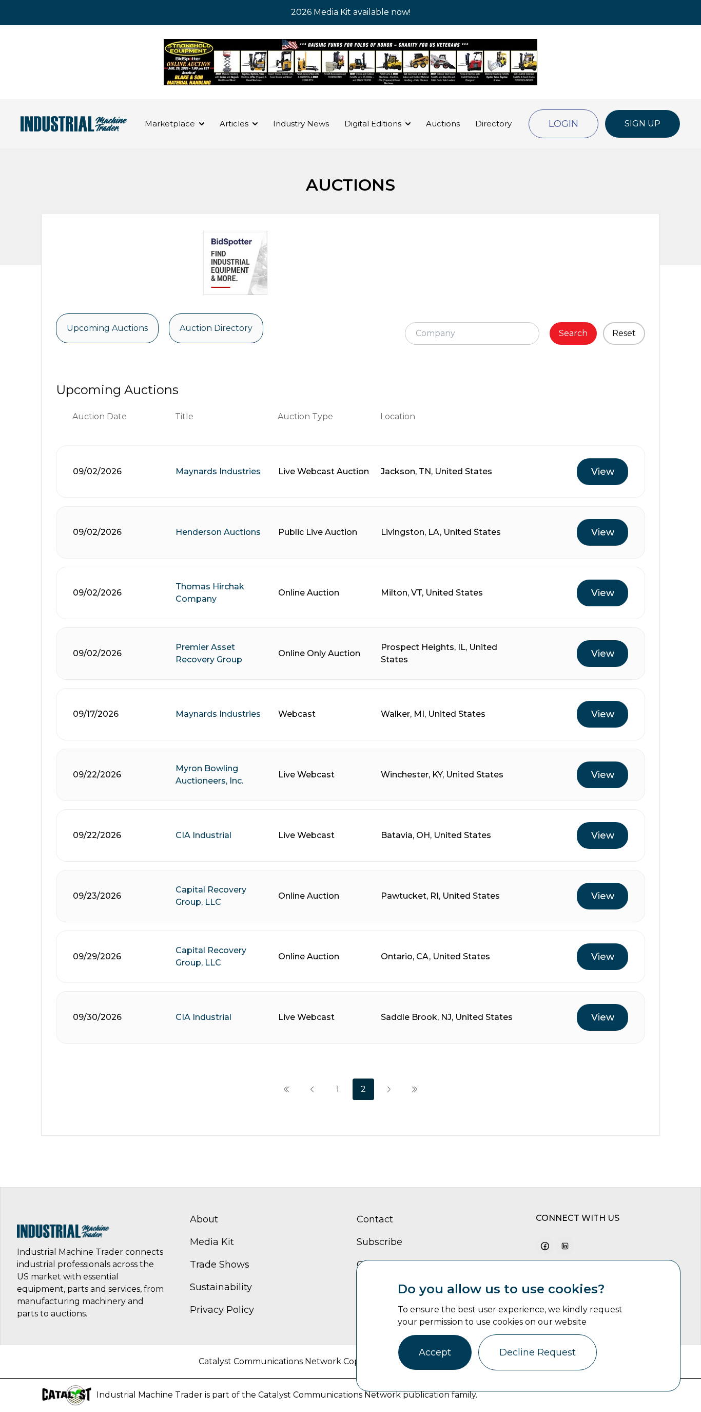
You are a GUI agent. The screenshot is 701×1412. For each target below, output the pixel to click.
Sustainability (221, 1287)
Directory (493, 123)
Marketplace (170, 123)
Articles (234, 123)
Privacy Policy (222, 1309)
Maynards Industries (218, 471)
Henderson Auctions (218, 532)
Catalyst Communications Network (329, 1395)
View (602, 471)
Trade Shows (219, 1264)
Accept (435, 1352)
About (204, 1219)
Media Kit (212, 1242)
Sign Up (642, 123)
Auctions (443, 123)
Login (563, 123)
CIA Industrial (203, 835)
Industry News (301, 123)
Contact (375, 1219)
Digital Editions (372, 123)
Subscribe (379, 1242)
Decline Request (537, 1352)
